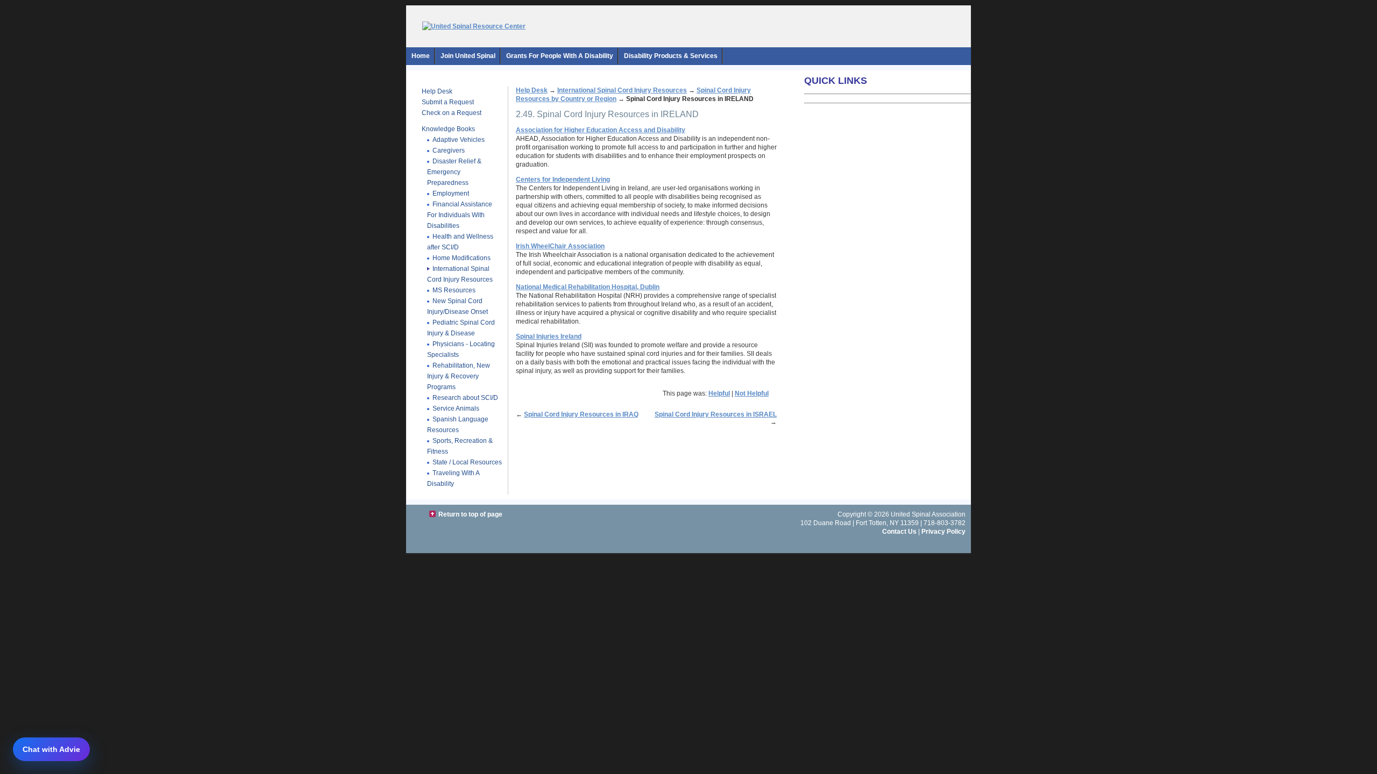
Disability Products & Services (671, 56)
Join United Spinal (468, 56)
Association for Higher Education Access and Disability (600, 130)
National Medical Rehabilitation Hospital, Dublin (587, 287)
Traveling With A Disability (453, 478)
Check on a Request (451, 113)
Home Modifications (461, 258)
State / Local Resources (467, 462)
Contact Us (899, 531)
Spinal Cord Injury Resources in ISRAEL (716, 414)
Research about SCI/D (465, 398)
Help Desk (437, 91)
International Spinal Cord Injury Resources (460, 274)
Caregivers (448, 150)
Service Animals (455, 408)
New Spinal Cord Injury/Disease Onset (457, 306)
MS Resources (453, 290)
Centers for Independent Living (563, 179)
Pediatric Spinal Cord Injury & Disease (461, 328)
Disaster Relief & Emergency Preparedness (454, 172)
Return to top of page (470, 514)
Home (420, 56)
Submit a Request (448, 102)
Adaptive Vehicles (458, 140)
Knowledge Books (448, 129)
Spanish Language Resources (457, 424)
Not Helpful (752, 393)
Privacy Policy (943, 531)
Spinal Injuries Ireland (548, 336)
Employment (450, 193)
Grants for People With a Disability (559, 56)
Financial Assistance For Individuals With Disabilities (459, 215)
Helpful (719, 393)
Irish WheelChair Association (560, 246)
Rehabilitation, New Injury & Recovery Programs (458, 376)
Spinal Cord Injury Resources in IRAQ (581, 414)
